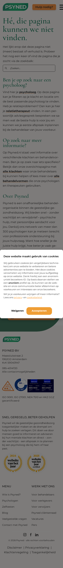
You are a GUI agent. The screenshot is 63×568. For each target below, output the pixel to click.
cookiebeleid (34, 297)
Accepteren (39, 310)
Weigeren (17, 310)
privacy (18, 297)
